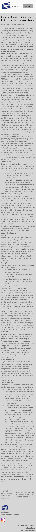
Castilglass (15, 6)
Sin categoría (21, 24)
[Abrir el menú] (34, 6)
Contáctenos (27, 6)
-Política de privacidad (26, 525)
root (14, 24)
